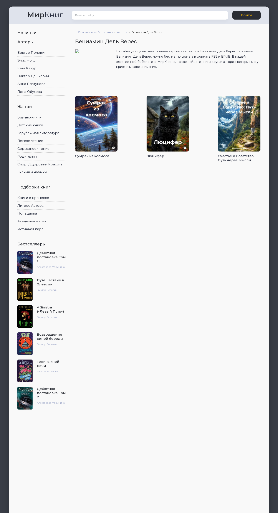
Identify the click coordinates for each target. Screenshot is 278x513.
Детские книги (30, 125)
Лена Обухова (29, 92)
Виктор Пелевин (31, 52)
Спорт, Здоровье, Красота (40, 164)
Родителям (27, 156)
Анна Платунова (31, 84)
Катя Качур (26, 68)
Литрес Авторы (30, 205)
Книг (45, 14)
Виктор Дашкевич (33, 76)
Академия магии (31, 221)
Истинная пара (30, 229)
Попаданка (27, 213)
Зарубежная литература (38, 133)
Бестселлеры (32, 244)
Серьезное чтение (33, 149)
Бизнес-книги (29, 117)
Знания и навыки (32, 172)
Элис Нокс (26, 60)
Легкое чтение (30, 141)
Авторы (26, 42)
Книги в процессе (33, 198)
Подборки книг (34, 187)
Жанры (25, 106)
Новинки (27, 32)
